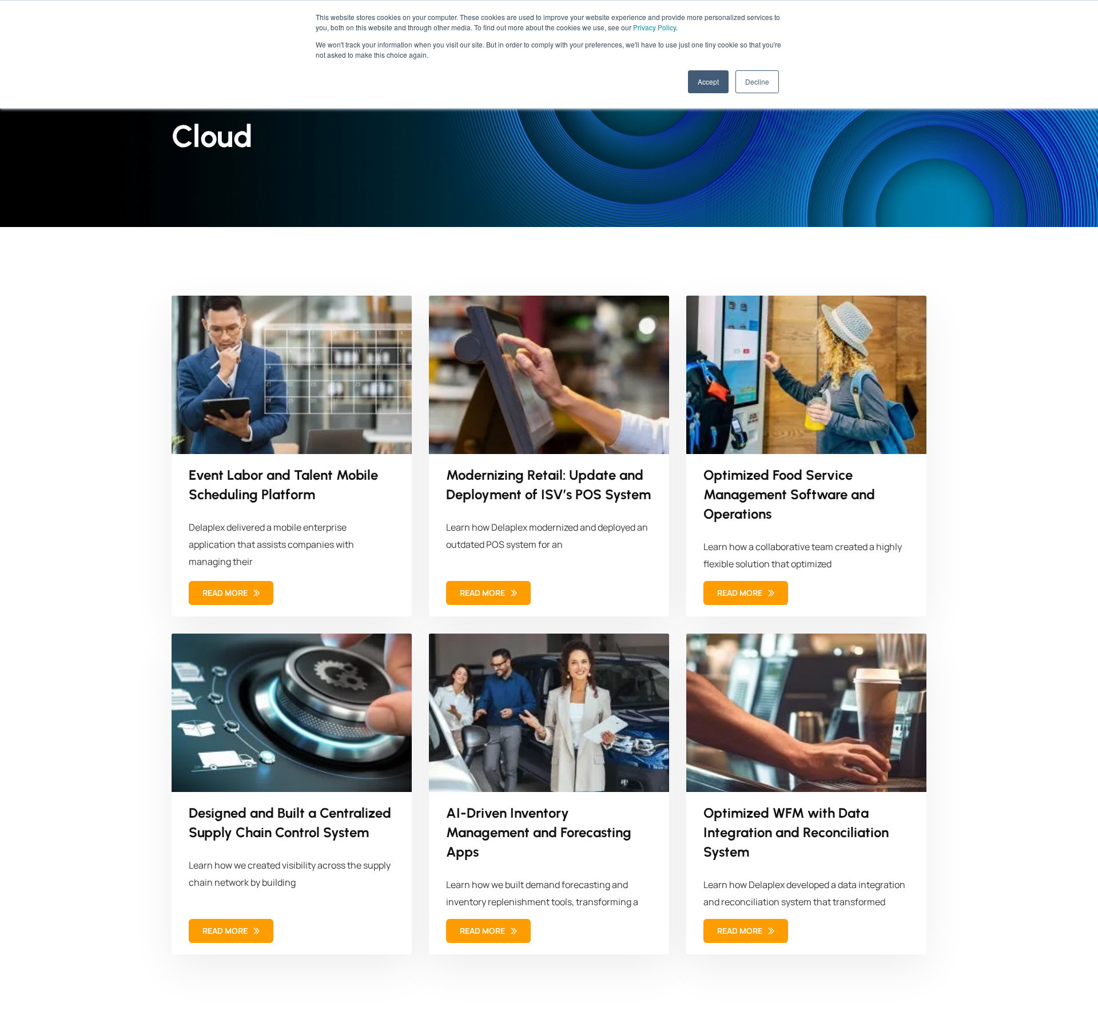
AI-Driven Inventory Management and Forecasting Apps (538, 832)
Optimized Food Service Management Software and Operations (789, 494)
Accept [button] (708, 81)
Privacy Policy (654, 27)
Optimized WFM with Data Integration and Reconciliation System (796, 832)
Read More (225, 592)
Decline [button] (757, 81)
